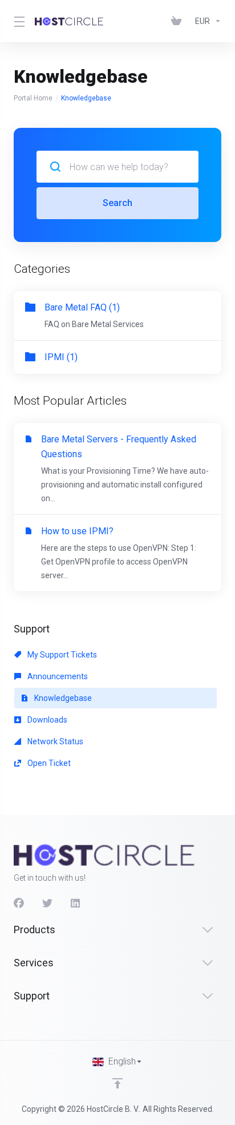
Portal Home (33, 98)
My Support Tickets (61, 654)
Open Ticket (48, 763)
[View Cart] (179, 21)
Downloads (46, 719)
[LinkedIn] (76, 903)
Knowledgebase (62, 698)
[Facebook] (19, 903)
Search (117, 202)
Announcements (57, 676)
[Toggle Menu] (17, 21)
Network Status (54, 741)
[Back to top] (117, 1083)
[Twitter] (47, 903)
